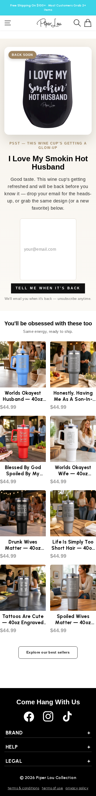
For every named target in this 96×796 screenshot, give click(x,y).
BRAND (48, 733)
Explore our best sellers (48, 652)
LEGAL (48, 761)
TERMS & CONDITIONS (23, 788)
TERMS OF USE (52, 788)
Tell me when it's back (48, 288)
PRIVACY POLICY (77, 788)
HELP (48, 747)
